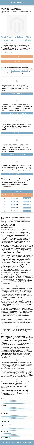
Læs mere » (17, 56)
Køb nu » (17, 61)
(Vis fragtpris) (8, 52)
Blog (13, 442)
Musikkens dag (17, 3)
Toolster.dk (25, 71)
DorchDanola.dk (15, 71)
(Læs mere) (24, 49)
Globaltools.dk (5, 69)
